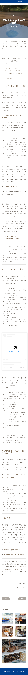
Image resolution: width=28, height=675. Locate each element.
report (14, 15)
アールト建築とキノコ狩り (12, 70)
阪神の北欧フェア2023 (10, 554)
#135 (22, 598)
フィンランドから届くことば (13, 68)
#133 (6, 598)
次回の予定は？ (9, 78)
